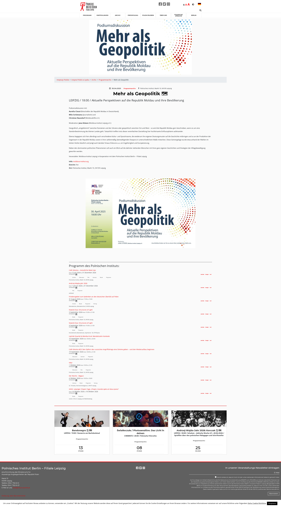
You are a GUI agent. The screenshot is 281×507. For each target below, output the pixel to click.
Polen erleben (148, 15)
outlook (202, 274)
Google (207, 274)
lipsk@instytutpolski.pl (21, 488)
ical (210, 274)
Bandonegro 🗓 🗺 (82, 430)
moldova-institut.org (81, 161)
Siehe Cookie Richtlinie (257, 503)
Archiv (117, 15)
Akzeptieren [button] (272, 503)
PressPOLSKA (133, 15)
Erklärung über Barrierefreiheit (13, 496)
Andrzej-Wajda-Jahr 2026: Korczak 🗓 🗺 (199, 430)
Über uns (163, 15)
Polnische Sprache (178, 15)
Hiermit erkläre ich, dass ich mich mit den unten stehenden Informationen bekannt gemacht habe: (247, 477)
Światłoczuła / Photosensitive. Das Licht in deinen (140, 431)
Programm (87, 15)
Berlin (193, 15)
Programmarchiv (130, 88)
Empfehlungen (102, 15)
